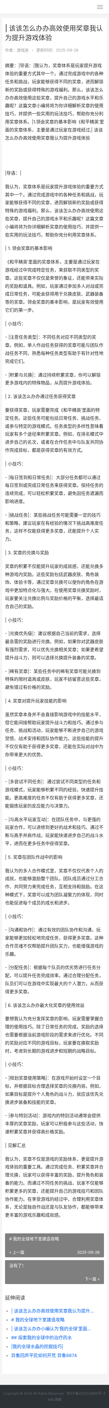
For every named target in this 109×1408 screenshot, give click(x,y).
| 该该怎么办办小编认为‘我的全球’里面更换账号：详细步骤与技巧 (53, 1328)
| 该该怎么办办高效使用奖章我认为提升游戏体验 (53, 1311)
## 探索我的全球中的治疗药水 (41, 1337)
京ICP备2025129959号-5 (86, 1393)
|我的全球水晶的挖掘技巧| (37, 1346)
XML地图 (54, 1399)
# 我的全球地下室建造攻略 (38, 1319)
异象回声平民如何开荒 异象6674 (44, 1355)
